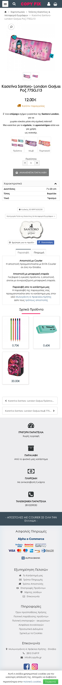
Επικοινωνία (33, 596)
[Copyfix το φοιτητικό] (31, 3)
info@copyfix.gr (33, 657)
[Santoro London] (31, 229)
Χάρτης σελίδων (33, 592)
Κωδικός (31, 209)
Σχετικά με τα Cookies (31, 633)
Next (11, 46)
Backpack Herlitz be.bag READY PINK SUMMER (15, 378)
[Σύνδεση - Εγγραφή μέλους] (49, 4)
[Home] (5, 11)
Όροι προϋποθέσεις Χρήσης (31, 612)
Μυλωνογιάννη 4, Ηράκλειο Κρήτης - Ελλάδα (32, 649)
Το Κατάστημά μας (32, 575)
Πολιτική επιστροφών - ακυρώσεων (31, 620)
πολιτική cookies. (32, 681)
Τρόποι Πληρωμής (33, 579)
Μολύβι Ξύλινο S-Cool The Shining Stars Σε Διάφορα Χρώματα (15, 342)
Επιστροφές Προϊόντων (33, 588)
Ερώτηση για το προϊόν (22, 242)
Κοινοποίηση (46, 242)
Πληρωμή (39, 252)
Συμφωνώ (50, 681)
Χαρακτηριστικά (13, 183)
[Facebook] (27, 666)
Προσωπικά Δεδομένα (31, 629)
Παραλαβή (23, 252)
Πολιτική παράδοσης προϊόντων (31, 616)
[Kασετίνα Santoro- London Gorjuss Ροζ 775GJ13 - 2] (35, 76)
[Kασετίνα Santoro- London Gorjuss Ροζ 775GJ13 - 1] (27, 76)
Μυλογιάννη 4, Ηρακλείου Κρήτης (33, 296)
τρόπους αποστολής (36, 300)
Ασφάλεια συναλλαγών (31, 624)
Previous (7, 46)
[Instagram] (35, 666)
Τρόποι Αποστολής (32, 583)
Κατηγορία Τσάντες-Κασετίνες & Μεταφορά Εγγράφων (30, 216)
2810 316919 (32, 653)
